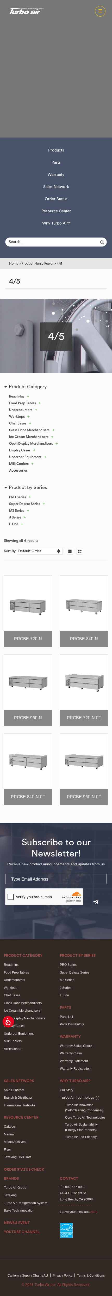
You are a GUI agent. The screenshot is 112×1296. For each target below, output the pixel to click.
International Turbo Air (19, 1105)
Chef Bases (17, 423)
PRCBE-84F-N (84, 639)
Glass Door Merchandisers (29, 430)
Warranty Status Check (76, 1046)
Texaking (10, 1195)
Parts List (66, 1017)
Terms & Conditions (91, 1275)
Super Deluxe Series (24, 504)
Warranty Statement (74, 1061)
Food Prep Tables (22, 403)
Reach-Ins (16, 396)
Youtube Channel (22, 1232)
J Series (15, 517)
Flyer (7, 1149)
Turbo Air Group (15, 1188)
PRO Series (17, 497)
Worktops (17, 416)
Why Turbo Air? (56, 223)
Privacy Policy (62, 1275)
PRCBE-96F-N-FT (84, 797)
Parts (56, 162)
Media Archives (15, 1142)
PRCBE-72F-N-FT (84, 718)
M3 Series (16, 510)
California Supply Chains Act (28, 1275)
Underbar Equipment (25, 457)
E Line (13, 524)
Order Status (56, 199)
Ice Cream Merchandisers (28, 436)
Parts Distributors (72, 1024)
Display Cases (19, 450)
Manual (9, 1134)
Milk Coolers (19, 463)
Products (56, 150)
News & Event (17, 1223)
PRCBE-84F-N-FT (28, 797)
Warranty (56, 175)
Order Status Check (24, 1169)
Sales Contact (14, 1090)
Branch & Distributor (18, 1097)
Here (93, 1212)
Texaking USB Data (18, 1157)
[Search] (103, 242)
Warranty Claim (71, 1053)
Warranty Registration (75, 1068)
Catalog (9, 1126)
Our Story (66, 1090)
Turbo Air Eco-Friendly (81, 1137)
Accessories (18, 470)
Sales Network (56, 187)
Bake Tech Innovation (19, 1210)
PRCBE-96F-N (28, 718)
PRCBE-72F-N (28, 639)
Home (13, 263)
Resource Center (56, 211)
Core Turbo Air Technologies (85, 1117)
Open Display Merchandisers (31, 443)
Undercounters (20, 410)
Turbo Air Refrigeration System (25, 1203)
